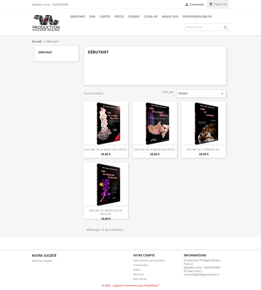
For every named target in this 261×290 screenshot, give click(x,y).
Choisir (201, 93)
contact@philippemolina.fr (201, 274)
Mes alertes (140, 279)
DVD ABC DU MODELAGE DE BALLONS (105, 212)
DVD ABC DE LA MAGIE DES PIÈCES (154, 149)
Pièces (119, 16)
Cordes (134, 16)
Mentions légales (42, 260)
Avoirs (136, 269)
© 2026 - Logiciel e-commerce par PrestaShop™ (130, 285)
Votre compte (144, 255)
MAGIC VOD (170, 16)
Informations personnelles (149, 260)
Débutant (77, 16)
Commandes (140, 265)
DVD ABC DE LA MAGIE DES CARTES (106, 149)
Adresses (138, 274)
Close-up (151, 16)
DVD (92, 16)
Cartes (105, 16)
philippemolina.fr (197, 16)
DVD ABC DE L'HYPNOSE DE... (203, 149)
